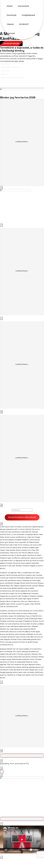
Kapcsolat (11, 33)
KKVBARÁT (24, 24)
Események (11, 15)
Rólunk (9, 6)
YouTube (38, 84)
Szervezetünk (23, 6)
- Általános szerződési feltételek (12, 78)
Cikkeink (10, 24)
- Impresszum (5, 71)
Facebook (7, 84)
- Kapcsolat (4, 74)
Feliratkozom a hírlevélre (22, 517)
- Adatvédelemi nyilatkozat (10, 67)
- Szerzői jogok (5, 64)
